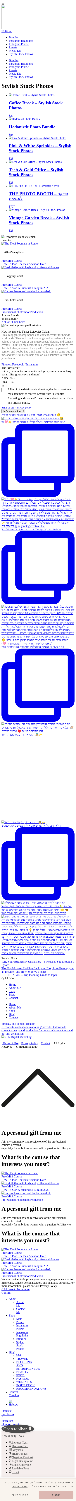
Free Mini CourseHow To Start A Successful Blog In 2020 (25, 286)
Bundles (13, 37)
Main (19, 1318)
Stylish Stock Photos (21, 54)
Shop (12, 991)
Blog (12, 994)
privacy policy (24, 407)
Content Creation (14, 1393)
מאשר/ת (56, 1495)
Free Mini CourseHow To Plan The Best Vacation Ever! (23, 262)
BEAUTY (22, 1372)
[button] (17, 1429)
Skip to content (10, 1424)
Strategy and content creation (18, 1023)
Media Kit (15, 50)
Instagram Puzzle (19, 44)
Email (5, 381)
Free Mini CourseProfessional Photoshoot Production (22, 310)
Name (5, 377)
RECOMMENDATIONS (31, 1388)
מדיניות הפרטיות (19, 1486)
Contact (13, 997)
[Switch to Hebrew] (13, 1404)
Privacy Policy (29, 1043)
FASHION (22, 1378)
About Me (15, 987)
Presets (13, 47)
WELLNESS (24, 1382)
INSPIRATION (25, 1385)
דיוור (4, 385)
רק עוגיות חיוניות (20, 1495)
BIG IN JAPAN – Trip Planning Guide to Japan (29, 975)
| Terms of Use (9, 1043)
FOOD (20, 1375)
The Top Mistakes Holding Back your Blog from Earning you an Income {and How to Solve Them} (37, 970)
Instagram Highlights (21, 40)
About (12, 1298)
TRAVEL (22, 1358)
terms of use (7, 407)
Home (12, 984)
